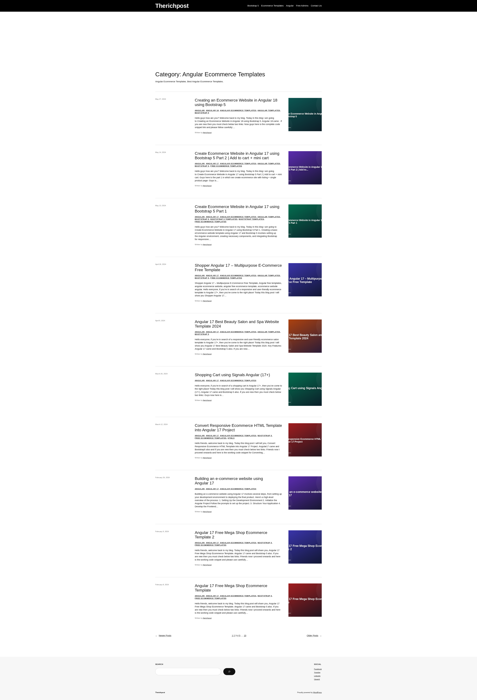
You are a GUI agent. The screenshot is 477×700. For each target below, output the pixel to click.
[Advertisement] (238, 31)
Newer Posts (163, 635)
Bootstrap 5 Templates (223, 219)
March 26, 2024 (161, 374)
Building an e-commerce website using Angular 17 (229, 480)
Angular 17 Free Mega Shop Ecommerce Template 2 (231, 534)
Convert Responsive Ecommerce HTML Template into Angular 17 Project (238, 427)
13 (245, 635)
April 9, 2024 (160, 321)
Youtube (317, 672)
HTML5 (231, 438)
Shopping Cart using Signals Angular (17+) (232, 375)
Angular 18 (212, 110)
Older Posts (314, 635)
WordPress (317, 692)
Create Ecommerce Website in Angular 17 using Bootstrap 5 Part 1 (237, 208)
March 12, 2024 (161, 424)
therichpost (207, 133)
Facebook (318, 669)
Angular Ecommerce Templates (238, 110)
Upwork (317, 679)
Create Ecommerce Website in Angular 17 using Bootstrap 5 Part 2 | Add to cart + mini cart (237, 155)
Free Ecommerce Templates (226, 166)
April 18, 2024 (160, 264)
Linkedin (317, 676)
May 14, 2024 (160, 152)
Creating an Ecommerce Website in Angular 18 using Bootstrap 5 (236, 102)
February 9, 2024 (162, 531)
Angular (200, 110)
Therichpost (172, 5)
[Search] (229, 671)
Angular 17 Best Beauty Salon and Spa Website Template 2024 (237, 323)
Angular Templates (269, 110)
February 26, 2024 (162, 477)
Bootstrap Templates (251, 219)
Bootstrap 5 (202, 113)
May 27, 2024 (160, 99)
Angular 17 (212, 164)
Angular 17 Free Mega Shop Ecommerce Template (231, 587)
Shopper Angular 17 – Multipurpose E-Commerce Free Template (238, 267)
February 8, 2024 (162, 585)
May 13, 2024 (160, 206)
